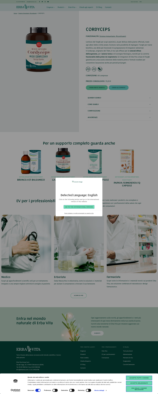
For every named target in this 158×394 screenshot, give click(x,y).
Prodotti (61, 7)
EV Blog (99, 7)
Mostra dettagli (99, 390)
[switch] (55, 390)
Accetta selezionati (139, 383)
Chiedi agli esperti (86, 7)
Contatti (108, 7)
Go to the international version (79, 207)
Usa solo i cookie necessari (139, 388)
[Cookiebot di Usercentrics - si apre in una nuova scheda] (15, 390)
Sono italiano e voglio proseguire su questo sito (79, 213)
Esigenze (50, 7)
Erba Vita (72, 7)
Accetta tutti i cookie (139, 378)
